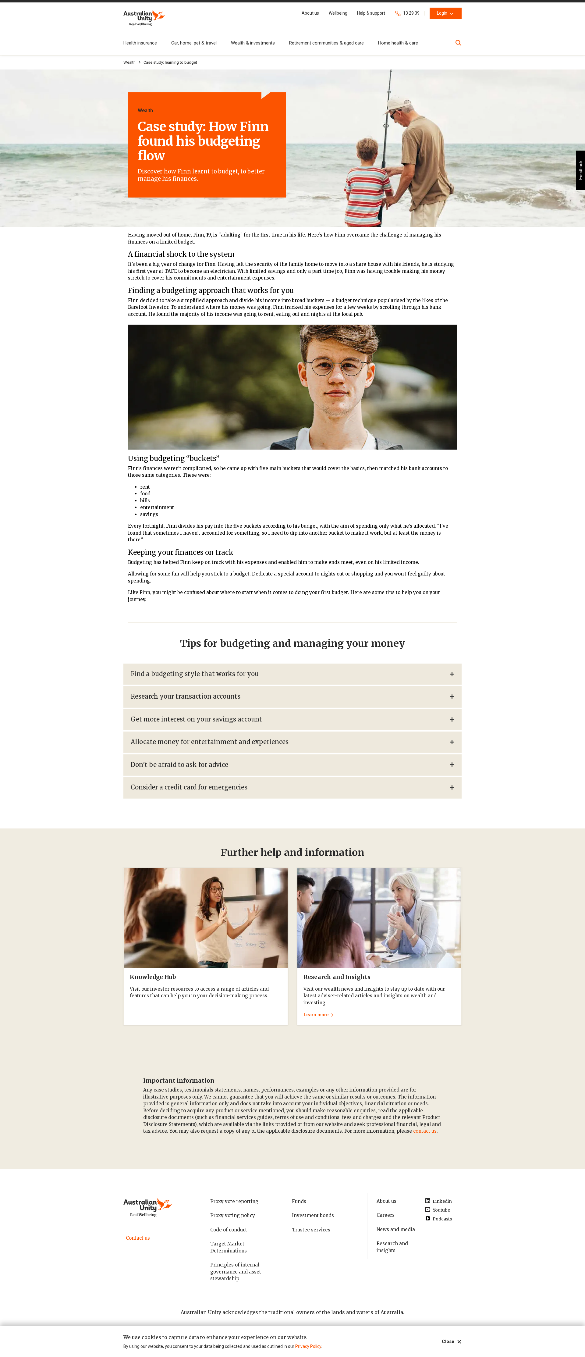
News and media (396, 1229)
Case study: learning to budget (170, 62)
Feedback (580, 170)
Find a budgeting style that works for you (195, 674)
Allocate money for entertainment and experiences (210, 742)
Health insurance (140, 43)
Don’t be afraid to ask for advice (179, 764)
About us (386, 1201)
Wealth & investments (253, 43)
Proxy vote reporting (234, 1201)
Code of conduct (228, 1230)
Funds (299, 1201)
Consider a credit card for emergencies (189, 787)
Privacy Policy (308, 1346)
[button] (310, 13)
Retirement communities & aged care (326, 43)
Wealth (129, 62)
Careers (386, 1215)
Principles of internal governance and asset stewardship (235, 1271)
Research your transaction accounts (185, 696)
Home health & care (398, 43)
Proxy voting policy (232, 1215)
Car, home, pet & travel (194, 43)
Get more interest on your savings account (196, 719)
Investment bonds (313, 1215)
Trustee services (311, 1230)
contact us (425, 1131)
